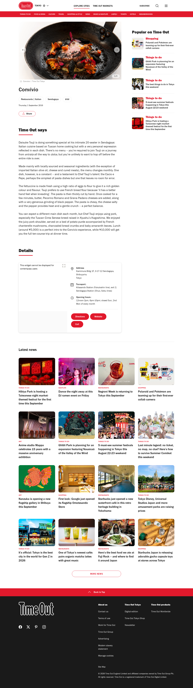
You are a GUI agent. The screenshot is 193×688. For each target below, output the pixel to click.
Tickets (124, 14)
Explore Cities (82, 6)
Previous (23, 50)
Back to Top (99, 592)
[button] (64, 266)
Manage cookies (105, 656)
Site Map (101, 667)
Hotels (133, 14)
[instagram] (44, 627)
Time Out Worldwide (160, 612)
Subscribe (145, 6)
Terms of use (104, 618)
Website (98, 317)
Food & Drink (39, 14)
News (87, 14)
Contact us (103, 612)
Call (77, 324)
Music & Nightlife (100, 14)
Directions (80, 317)
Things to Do (25, 14)
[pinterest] (36, 627)
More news (96, 574)
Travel (61, 14)
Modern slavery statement (105, 647)
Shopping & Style (74, 14)
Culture (52, 14)
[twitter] (28, 627)
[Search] (157, 6)
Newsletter (130, 625)
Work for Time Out (106, 625)
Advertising (103, 639)
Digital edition (131, 612)
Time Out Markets (103, 6)
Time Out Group (105, 632)
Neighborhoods (146, 14)
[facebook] (20, 627)
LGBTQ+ (114, 14)
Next (117, 50)
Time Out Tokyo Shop (135, 618)
